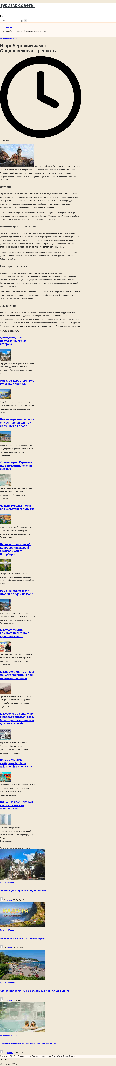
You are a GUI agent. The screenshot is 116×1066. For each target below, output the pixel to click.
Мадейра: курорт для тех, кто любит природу (17, 382)
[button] (22, 21)
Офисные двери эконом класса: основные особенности (16, 805)
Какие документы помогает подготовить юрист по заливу (15, 633)
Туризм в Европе (7, 882)
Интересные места (8, 38)
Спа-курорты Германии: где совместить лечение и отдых (16, 466)
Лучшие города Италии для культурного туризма (17, 507)
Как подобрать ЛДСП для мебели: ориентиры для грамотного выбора (17, 675)
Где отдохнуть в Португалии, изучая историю (13, 341)
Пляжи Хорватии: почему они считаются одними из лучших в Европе (17, 423)
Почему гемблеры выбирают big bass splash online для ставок (16, 763)
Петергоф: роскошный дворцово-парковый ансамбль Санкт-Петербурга (15, 549)
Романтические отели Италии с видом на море (16, 592)
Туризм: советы (17, 5)
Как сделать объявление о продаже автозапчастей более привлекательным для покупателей (17, 718)
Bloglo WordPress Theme (63, 1056)
